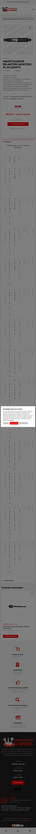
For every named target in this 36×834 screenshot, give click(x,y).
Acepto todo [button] (14, 423)
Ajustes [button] (6, 423)
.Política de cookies (8, 420)
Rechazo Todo (23, 423)
